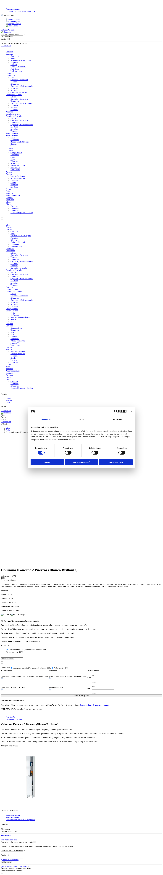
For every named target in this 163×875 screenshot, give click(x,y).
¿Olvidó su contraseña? (9, 860)
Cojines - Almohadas (18, 67)
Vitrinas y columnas (18, 165)
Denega (47, 462)
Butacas (13, 144)
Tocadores (14, 82)
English (16, 19)
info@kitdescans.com (9, 840)
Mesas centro (15, 170)
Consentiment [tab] (46, 419)
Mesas (13, 157)
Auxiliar (9, 174)
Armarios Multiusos (18, 178)
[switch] (68, 453)
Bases (13, 58)
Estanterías (15, 84)
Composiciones (16, 153)
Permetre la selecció (81, 462)
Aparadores (15, 163)
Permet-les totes (116, 462)
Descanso (9, 54)
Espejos (13, 183)
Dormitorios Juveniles (14, 95)
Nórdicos (14, 65)
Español (17, 21)
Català (15, 26)
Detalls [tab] (81, 419)
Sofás (13, 138)
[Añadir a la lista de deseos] (2, 661)
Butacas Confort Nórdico (20, 142)
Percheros (14, 185)
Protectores (15, 69)
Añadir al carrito (7, 659)
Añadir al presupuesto (81, 696)
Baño (8, 191)
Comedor (9, 150)
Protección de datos (13, 815)
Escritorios (14, 208)
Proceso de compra (13, 9)
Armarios (14, 90)
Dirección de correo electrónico (13, 850)
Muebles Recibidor (18, 176)
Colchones (14, 56)
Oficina (8, 204)
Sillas (13, 159)
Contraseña (5, 855)
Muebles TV (15, 168)
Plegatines (14, 62)
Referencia (5, 576)
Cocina (8, 189)
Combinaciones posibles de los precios (20, 11)
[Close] (2, 219)
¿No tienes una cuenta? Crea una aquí (15, 866)
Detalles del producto (14, 719)
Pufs (12, 146)
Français (17, 24)
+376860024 (6, 835)
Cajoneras (14, 206)
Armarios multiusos (13, 195)
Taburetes (14, 161)
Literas (13, 77)
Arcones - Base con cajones (21, 60)
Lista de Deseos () (8, 30)
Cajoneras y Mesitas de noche (22, 86)
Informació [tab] (117, 419)
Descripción (10, 717)
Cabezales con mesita (19, 93)
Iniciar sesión (6, 411)
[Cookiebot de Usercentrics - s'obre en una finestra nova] (116, 411)
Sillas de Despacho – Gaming (22, 213)
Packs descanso (16, 71)
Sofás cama (15, 140)
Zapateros (14, 88)
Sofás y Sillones (12, 135)
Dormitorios (10, 75)
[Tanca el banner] (132, 411)
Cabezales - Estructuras (19, 80)
